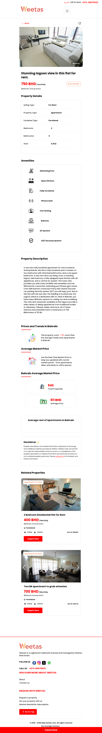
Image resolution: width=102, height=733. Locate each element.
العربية (66, 2)
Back (26, 23)
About (22, 679)
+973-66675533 (90, 2)
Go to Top (29, 712)
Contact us (24, 683)
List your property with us (30, 701)
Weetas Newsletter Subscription (33, 704)
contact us (59, 456)
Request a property (28, 697)
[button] (79, 47)
